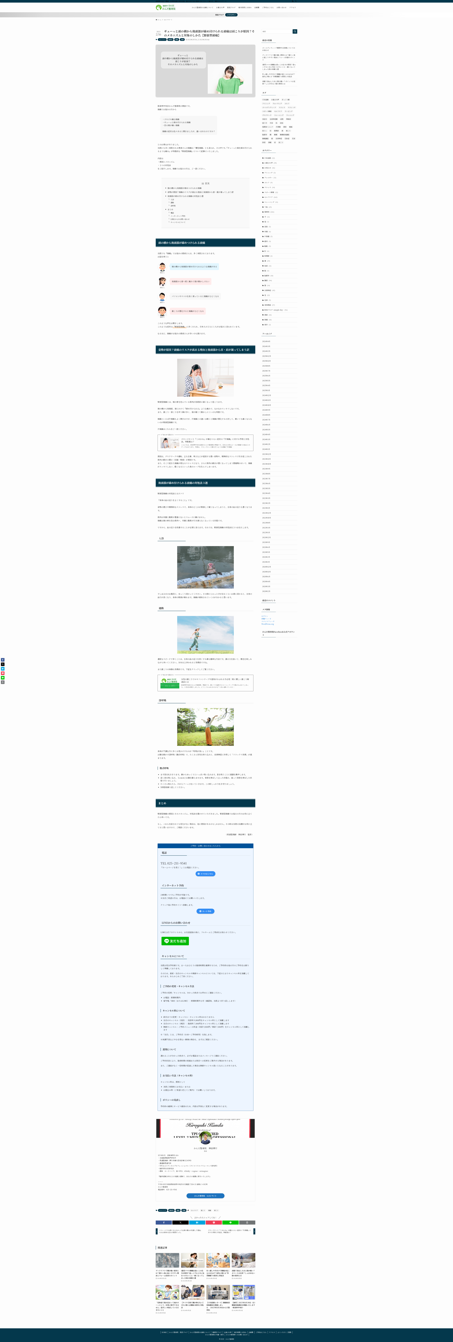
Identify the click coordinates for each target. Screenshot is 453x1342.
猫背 (284, 127)
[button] (164, 1223)
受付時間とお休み (240, 1332)
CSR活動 (265, 99)
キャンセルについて (178, 222)
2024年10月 (266, 405)
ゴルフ (287, 103)
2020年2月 (266, 591)
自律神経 (279, 138)
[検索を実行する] (295, 31)
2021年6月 (266, 547)
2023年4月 (266, 493)
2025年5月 (266, 380)
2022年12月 (266, 513)
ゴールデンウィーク (269, 107)
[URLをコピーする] (247, 1223)
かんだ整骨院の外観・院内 (214, 1335)
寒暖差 (288, 119)
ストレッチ (292, 107)
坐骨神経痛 (273, 119)
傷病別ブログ (217, 1332)
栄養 (267, 231)
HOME (164, 1332)
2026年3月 (266, 346)
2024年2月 (266, 444)
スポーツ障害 (266, 111)
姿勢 (281, 119)
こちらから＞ (231, 15)
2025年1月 (266, 390)
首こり (216, 1210)
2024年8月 (266, 415)
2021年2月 (266, 557)
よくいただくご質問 (284, 1332)
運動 (172, 202)
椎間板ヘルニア (267, 127)
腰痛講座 (265, 138)
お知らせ (269, 168)
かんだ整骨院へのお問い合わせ (237, 1335)
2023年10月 (266, 464)
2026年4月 (266, 341)
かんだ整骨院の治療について (200, 1332)
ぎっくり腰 (285, 99)
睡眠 (290, 127)
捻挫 (281, 123)
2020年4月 (266, 581)
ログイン (264, 616)
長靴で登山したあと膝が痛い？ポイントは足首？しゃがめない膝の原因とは (278, 82)
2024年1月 (266, 449)
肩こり (203, 1210)
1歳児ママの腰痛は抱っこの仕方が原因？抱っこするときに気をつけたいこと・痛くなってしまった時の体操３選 (279, 66)
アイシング (266, 103)
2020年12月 (266, 567)
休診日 (264, 119)
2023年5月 (266, 488)
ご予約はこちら (261, 1332)
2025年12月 (266, 356)
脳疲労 (264, 134)
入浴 (172, 199)
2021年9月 (266, 542)
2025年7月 (266, 371)
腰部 (268, 280)
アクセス (272, 1332)
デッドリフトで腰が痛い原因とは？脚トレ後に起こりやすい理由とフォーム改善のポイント (278, 57)
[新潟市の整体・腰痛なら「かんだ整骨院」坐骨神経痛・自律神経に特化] (166, 7)
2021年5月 (266, 552)
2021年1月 (266, 562)
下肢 (268, 207)
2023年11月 (266, 459)
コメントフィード (268, 621)
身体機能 (269, 305)
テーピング (288, 111)
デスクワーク (266, 115)
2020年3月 (266, 586)
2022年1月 (266, 532)
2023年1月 (266, 508)
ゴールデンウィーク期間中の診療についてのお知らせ (278, 49)
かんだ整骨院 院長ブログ (178, 1332)
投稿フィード (266, 619)
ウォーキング (277, 103)
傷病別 (170, 39)
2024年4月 (266, 434)
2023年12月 (266, 454)
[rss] (292, 1)
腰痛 (275, 134)
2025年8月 (266, 366)
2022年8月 (266, 522)
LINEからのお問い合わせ (180, 219)
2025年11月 (266, 361)
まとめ (170, 209)
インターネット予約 (178, 216)
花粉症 (287, 138)
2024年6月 (266, 424)
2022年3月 (266, 527)
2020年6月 (266, 576)
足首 (293, 138)
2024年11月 (266, 400)
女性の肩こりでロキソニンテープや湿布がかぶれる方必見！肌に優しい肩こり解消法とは (215, 680)
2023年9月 (266, 469)
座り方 (264, 123)
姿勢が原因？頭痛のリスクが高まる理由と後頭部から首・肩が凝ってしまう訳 (201, 192)
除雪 (263, 142)
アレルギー (270, 177)
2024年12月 (266, 395)
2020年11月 (266, 571)
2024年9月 (266, 410)
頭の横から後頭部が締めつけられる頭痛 (184, 188)
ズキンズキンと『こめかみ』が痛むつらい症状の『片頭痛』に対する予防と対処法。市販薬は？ (215, 440)
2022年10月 (266, 518)
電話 (172, 212)
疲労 (267, 241)
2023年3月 (266, 498)
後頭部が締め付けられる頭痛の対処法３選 (185, 196)
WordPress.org (267, 624)
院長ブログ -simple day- (276, 310)
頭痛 (182, 39)
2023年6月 (266, 483)
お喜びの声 (275, 99)
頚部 (176, 39)
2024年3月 (266, 439)
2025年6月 (266, 375)
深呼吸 (173, 205)
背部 (267, 266)
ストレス (282, 107)
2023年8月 (266, 473)
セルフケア (162, 39)
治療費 (251, 1332)
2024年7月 (266, 420)
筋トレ (264, 131)
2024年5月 (266, 429)
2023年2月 (266, 503)
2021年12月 (266, 537)
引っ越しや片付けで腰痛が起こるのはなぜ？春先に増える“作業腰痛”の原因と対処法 (278, 75)
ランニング (290, 115)
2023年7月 (266, 478)
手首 (271, 123)
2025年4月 (266, 385)
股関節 (276, 131)
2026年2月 (266, 351)
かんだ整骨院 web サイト (205, 1196)
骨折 (267, 324)
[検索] (295, 1)
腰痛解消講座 (284, 134)
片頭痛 (278, 127)
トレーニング (278, 115)
